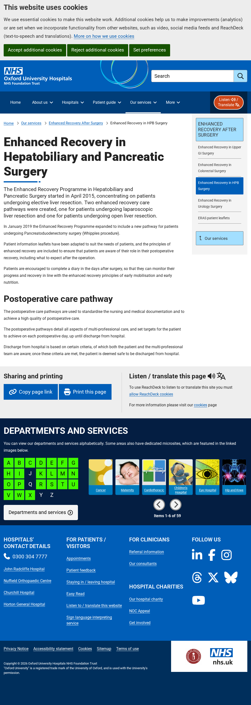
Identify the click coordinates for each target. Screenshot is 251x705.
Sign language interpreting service (89, 620)
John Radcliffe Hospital (24, 569)
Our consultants (143, 563)
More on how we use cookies (104, 36)
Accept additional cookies (35, 50)
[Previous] (159, 505)
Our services (31, 123)
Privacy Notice (16, 648)
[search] (240, 76)
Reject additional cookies (97, 50)
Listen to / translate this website (94, 605)
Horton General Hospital (24, 604)
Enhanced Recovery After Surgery (76, 123)
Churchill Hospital (19, 592)
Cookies (85, 648)
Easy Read (75, 593)
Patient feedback (81, 570)
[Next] (175, 505)
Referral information (146, 552)
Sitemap (104, 648)
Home (9, 123)
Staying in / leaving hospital (90, 582)
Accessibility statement (53, 648)
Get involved (140, 622)
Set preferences (149, 50)
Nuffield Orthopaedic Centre (27, 580)
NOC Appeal (139, 611)
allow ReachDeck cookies (151, 394)
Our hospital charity (146, 599)
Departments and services (37, 512)
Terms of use (127, 648)
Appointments (78, 558)
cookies (200, 405)
